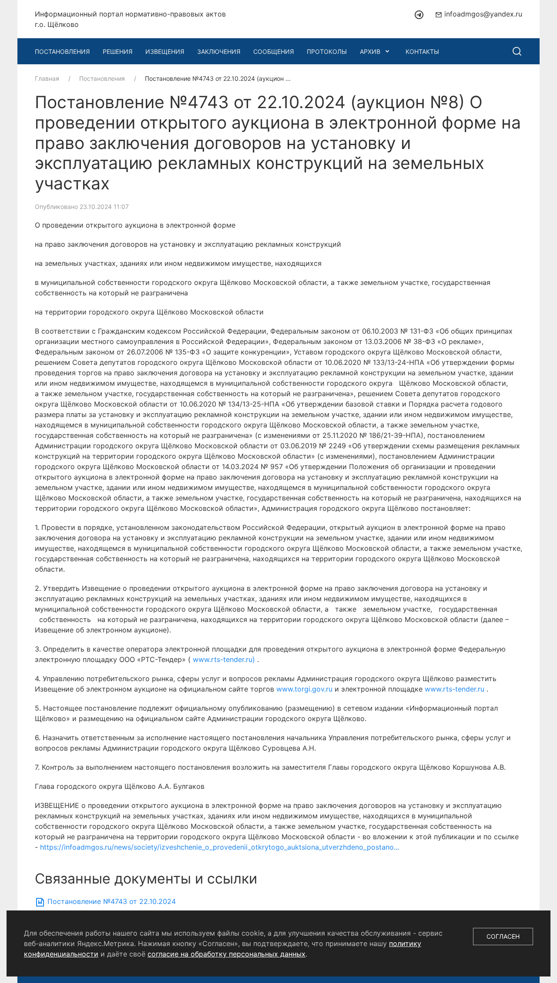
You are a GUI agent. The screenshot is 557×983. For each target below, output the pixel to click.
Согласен (503, 936)
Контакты (422, 51)
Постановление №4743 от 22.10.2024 (110, 901)
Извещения (164, 51)
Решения (117, 51)
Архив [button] (370, 51)
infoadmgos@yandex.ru (482, 14)
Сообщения (273, 51)
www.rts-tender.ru (456, 689)
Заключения (218, 51)
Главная (47, 78)
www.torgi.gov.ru (305, 689)
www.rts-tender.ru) (225, 659)
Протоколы (327, 51)
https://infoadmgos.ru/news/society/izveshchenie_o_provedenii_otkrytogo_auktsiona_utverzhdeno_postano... (219, 847)
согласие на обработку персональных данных (226, 954)
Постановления (62, 51)
